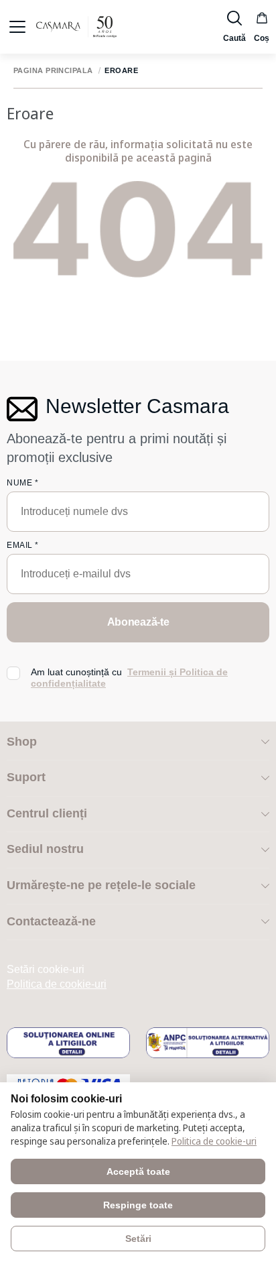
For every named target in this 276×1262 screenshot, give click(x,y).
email (23, 545)
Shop (22, 741)
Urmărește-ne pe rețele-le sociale (101, 885)
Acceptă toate (138, 1171)
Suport (26, 777)
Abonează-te (138, 622)
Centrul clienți (47, 813)
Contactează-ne (51, 921)
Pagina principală (52, 70)
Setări (138, 1238)
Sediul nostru (45, 849)
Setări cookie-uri (45, 969)
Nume (22, 482)
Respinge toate (138, 1205)
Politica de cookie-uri (57, 984)
